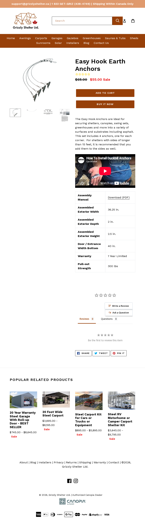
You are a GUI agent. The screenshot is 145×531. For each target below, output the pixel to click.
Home (11, 38)
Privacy (58, 462)
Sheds (134, 38)
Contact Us (101, 43)
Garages (56, 38)
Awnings (25, 38)
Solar (58, 43)
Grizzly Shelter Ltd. (75, 466)
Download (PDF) (119, 197)
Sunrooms (43, 43)
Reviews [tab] (84, 318)
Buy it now (105, 104)
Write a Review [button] (120, 305)
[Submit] (117, 21)
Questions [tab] (107, 318)
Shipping (85, 462)
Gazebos (72, 38)
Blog (86, 43)
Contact (113, 462)
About (23, 462)
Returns (71, 462)
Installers (72, 43)
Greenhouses (92, 38)
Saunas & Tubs (115, 38)
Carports (41, 38)
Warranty (100, 462)
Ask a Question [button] (120, 312)
